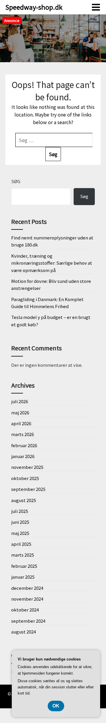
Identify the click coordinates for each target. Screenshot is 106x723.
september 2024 (28, 621)
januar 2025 (22, 577)
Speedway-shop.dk (33, 6)
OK (55, 705)
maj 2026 (20, 412)
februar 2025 (24, 566)
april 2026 (21, 423)
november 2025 (27, 467)
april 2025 (21, 544)
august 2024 (23, 632)
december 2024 (27, 588)
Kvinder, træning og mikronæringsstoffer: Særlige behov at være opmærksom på (51, 263)
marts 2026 (22, 434)
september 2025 (28, 489)
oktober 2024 (25, 610)
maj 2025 (20, 533)
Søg (15, 181)
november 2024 (27, 599)
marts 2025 (22, 555)
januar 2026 (22, 456)
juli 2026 (19, 401)
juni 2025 (20, 522)
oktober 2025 (25, 478)
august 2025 (23, 500)
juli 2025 (19, 511)
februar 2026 (24, 445)
